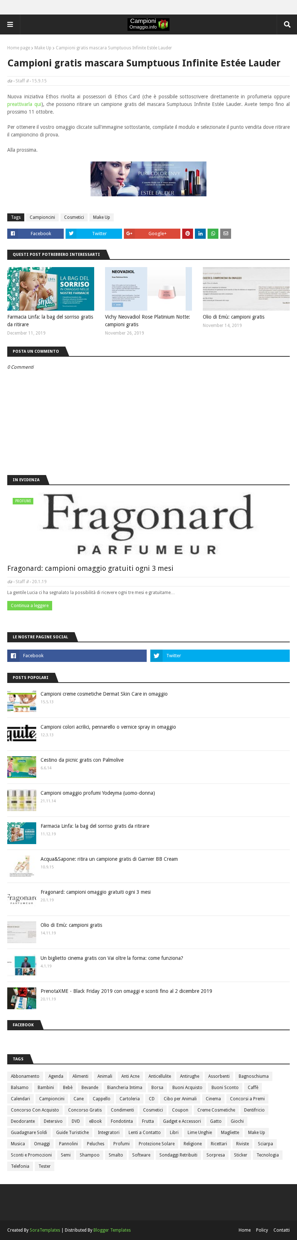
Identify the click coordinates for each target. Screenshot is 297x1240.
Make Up (42, 47)
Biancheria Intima (124, 1087)
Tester (44, 1166)
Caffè (253, 1087)
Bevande (89, 1087)
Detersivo (53, 1121)
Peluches (95, 1143)
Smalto (116, 1155)
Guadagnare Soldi (29, 1132)
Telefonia (20, 1166)
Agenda (56, 1076)
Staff (20, 80)
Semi (66, 1155)
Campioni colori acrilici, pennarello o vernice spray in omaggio (108, 727)
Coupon (180, 1110)
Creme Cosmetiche (216, 1110)
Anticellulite (159, 1076)
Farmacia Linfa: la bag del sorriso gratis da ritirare (50, 320)
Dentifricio (254, 1110)
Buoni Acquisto (187, 1087)
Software (141, 1155)
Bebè (67, 1087)
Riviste (242, 1143)
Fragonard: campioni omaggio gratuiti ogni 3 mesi (90, 568)
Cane (79, 1098)
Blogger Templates (112, 1230)
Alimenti (80, 1076)
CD (152, 1098)
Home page (18, 47)
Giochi (237, 1121)
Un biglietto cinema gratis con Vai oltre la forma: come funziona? (112, 958)
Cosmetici (74, 217)
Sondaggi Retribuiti (178, 1155)
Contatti (281, 1230)
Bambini (46, 1087)
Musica (18, 1143)
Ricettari (219, 1143)
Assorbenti (219, 1076)
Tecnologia (267, 1155)
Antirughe (189, 1076)
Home (245, 1230)
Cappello (101, 1098)
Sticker (240, 1155)
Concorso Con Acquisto (35, 1110)
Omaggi (42, 1143)
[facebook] (77, 656)
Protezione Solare (157, 1143)
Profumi (121, 1143)
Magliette (230, 1132)
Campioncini (42, 217)
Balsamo (20, 1087)
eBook (95, 1121)
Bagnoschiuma (254, 1076)
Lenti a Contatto (145, 1132)
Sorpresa (215, 1155)
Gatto (216, 1121)
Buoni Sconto (225, 1087)
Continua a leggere (30, 605)
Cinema (213, 1098)
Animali (104, 1076)
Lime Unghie (200, 1132)
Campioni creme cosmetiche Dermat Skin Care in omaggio (104, 694)
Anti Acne (130, 1076)
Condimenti (122, 1110)
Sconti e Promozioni (31, 1155)
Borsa (157, 1087)
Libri (174, 1132)
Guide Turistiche (72, 1132)
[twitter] (220, 656)
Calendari (20, 1098)
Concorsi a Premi (247, 1098)
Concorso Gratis (85, 1110)
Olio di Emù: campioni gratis (233, 317)
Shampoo (90, 1155)
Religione (193, 1143)
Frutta (148, 1121)
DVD (76, 1121)
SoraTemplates (45, 1230)
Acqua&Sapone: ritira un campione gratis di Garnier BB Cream (109, 859)
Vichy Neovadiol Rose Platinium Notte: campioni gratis (147, 320)
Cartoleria (130, 1098)
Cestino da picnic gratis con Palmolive (82, 760)
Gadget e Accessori (182, 1121)
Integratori (109, 1132)
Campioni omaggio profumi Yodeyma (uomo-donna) (98, 793)
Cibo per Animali (180, 1098)
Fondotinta (122, 1121)
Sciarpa (265, 1143)
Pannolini (68, 1143)
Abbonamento (25, 1076)
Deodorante (23, 1121)
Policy (262, 1230)
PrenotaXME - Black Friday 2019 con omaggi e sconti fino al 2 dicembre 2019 (126, 991)
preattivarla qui (24, 104)
